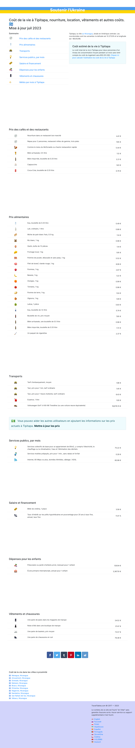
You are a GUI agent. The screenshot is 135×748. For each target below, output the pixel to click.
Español (97, 729)
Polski (96, 724)
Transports (24, 51)
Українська (98, 727)
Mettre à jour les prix (47, 425)
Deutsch (97, 742)
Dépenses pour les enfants (32, 70)
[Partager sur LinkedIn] (78, 655)
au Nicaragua (87, 34)
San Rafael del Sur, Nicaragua (23, 696)
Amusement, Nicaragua (21, 678)
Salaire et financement (30, 63)
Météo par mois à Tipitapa (31, 82)
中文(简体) (98, 739)
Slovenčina (98, 734)
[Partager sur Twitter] (57, 655)
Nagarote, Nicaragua (20, 691)
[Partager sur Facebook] (50, 655)
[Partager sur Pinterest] (71, 655)
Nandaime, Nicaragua (20, 693)
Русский (97, 722)
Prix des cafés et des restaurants (35, 38)
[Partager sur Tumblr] (64, 655)
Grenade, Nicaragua (20, 680)
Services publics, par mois (31, 57)
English (97, 719)
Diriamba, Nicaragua (20, 688)
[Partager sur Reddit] (85, 655)
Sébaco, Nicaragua (19, 698)
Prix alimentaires (27, 44)
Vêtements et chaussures (31, 76)
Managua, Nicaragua (20, 675)
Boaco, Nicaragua (19, 686)
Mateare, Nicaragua (19, 683)
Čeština (97, 737)
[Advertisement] (67, 108)
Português (98, 732)
